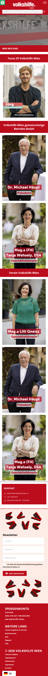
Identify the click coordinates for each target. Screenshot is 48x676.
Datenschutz (10, 661)
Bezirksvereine (10, 633)
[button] (2, 2)
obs (7, 637)
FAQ (6, 643)
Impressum (9, 665)
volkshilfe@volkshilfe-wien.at (17, 493)
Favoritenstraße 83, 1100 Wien (18, 500)
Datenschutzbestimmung (26, 564)
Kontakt (8, 668)
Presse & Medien (11, 654)
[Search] (44, 12)
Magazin (8, 640)
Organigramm (10, 658)
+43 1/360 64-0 (12, 497)
